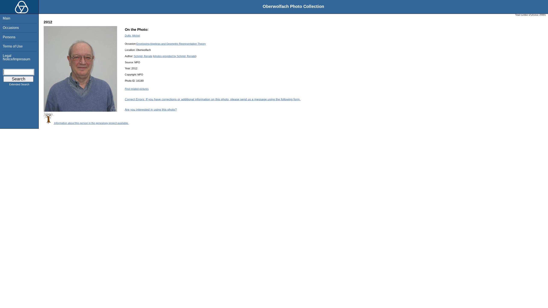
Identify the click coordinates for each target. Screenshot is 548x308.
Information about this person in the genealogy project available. (91, 123)
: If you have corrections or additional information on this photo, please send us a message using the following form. (213, 99)
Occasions (11, 28)
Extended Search (19, 84)
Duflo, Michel (132, 35)
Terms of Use (13, 46)
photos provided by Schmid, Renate (174, 56)
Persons (9, 37)
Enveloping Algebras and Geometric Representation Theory (171, 43)
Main (6, 18)
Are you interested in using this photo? (151, 109)
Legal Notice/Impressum (16, 57)
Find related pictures (137, 88)
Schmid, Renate (143, 56)
